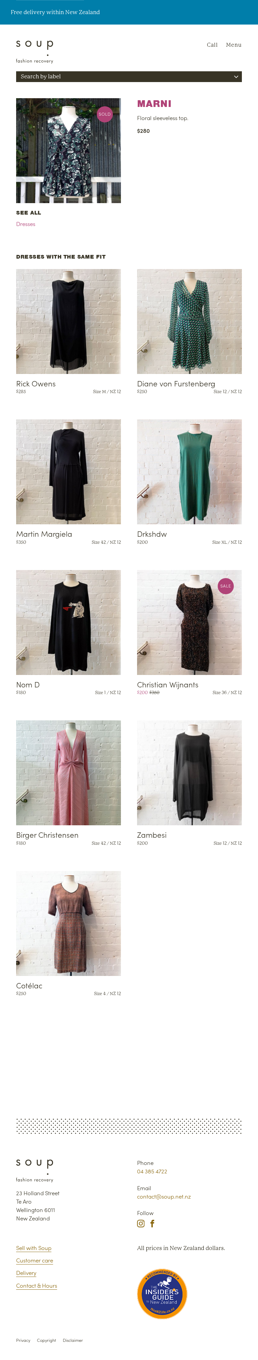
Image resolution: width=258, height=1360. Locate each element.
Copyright (46, 1340)
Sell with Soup (33, 1248)
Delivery (26, 1273)
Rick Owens (36, 383)
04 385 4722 (152, 1171)
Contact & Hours (36, 1285)
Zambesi (152, 834)
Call (212, 45)
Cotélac (29, 985)
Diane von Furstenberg (176, 383)
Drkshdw (152, 533)
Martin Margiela (44, 533)
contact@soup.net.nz (164, 1196)
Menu (234, 45)
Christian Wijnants (168, 684)
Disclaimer (73, 1340)
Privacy (23, 1340)
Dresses (25, 224)
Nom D (28, 684)
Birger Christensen (47, 834)
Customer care (34, 1260)
